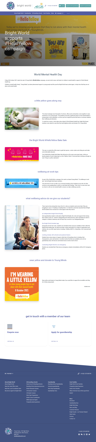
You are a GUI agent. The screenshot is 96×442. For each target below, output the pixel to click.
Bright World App (74, 405)
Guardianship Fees (52, 390)
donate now (87, 286)
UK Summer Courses (31, 390)
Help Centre (72, 414)
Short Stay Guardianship (54, 388)
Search (68, 13)
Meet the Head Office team (11, 386)
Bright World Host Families (76, 384)
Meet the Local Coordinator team (13, 388)
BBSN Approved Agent (31, 399)
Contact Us (72, 418)
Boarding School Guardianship (55, 384)
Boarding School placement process (35, 386)
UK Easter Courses (31, 393)
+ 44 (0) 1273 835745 (52, 5)
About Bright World (9, 384)
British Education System (32, 388)
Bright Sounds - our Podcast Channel (78, 412)
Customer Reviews (74, 409)
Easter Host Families (75, 388)
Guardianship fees (74, 403)
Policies (72, 416)
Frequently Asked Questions (76, 386)
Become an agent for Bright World (13, 390)
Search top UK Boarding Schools (34, 384)
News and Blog (73, 407)
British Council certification (33, 397)
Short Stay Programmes (32, 395)
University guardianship (53, 386)
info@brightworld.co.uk (20, 436)
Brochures (72, 400)
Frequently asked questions (33, 402)
